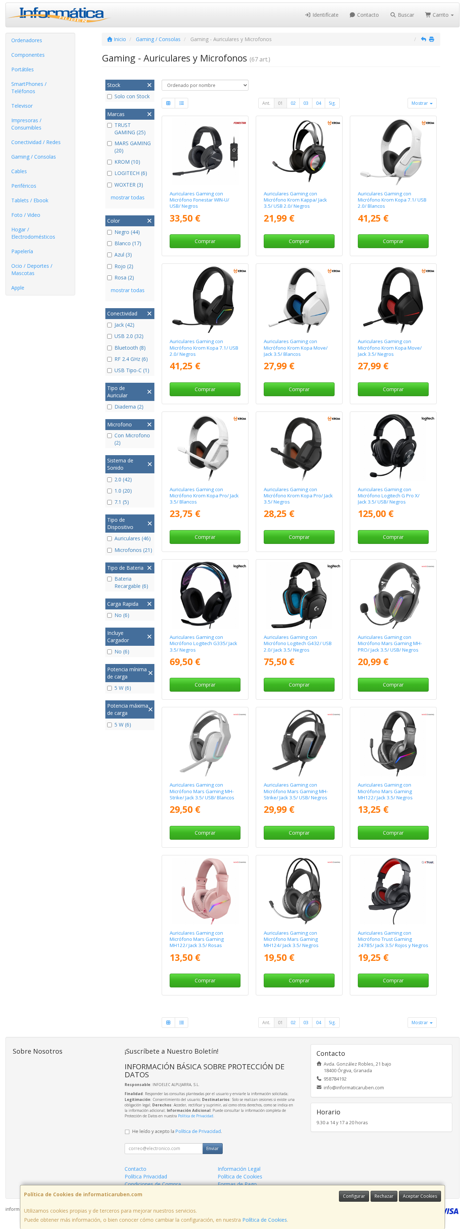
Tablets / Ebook (29, 200)
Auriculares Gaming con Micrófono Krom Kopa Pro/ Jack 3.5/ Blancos (204, 495)
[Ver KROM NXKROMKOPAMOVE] (393, 299)
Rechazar (384, 1196)
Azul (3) (123, 254)
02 (293, 103)
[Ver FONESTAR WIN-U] (205, 151)
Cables (19, 171)
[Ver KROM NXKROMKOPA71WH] (393, 151)
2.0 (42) (123, 479)
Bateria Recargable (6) (131, 582)
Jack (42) (124, 324)
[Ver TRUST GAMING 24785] (393, 891)
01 (280, 103)
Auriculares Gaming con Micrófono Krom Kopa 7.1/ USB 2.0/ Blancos (392, 200)
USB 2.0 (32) (128, 336)
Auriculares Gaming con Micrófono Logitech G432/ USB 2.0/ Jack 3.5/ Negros (298, 643)
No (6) (121, 615)
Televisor (22, 105)
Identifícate (325, 14)
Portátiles (22, 69)
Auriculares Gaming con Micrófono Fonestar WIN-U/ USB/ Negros (199, 200)
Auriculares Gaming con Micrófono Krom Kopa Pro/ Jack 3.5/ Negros (298, 495)
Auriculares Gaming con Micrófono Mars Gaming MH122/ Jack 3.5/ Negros (385, 791)
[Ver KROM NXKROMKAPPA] (299, 151)
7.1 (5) (121, 501)
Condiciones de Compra (153, 1184)
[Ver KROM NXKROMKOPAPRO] (299, 447)
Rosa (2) (124, 277)
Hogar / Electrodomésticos (33, 233)
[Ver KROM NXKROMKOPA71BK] (205, 299)
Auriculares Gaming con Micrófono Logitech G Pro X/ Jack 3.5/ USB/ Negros (389, 495)
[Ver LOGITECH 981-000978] (205, 595)
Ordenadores (26, 40)
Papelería (22, 251)
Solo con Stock (132, 96)
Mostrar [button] (420, 103)
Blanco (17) (127, 243)
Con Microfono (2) (132, 439)
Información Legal (239, 1168)
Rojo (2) (123, 266)
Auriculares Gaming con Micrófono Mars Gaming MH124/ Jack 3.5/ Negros (291, 939)
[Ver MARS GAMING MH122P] (205, 891)
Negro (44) (127, 231)
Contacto (367, 14)
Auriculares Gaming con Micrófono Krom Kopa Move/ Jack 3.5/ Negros (390, 347)
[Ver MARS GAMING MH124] (299, 891)
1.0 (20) (123, 490)
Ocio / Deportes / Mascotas (31, 269)
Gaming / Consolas (33, 156)
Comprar (205, 241)
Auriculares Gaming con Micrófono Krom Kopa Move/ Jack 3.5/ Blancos (296, 347)
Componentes (28, 54)
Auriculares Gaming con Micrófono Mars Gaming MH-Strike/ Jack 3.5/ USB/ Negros (296, 791)
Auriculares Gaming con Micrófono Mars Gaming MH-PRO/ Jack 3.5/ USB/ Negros (390, 643)
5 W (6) (122, 687)
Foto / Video (25, 214)
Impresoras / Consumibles (26, 124)
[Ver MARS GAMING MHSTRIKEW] (205, 742)
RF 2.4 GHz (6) (131, 358)
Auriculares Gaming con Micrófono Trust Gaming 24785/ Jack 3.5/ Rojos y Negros (393, 939)
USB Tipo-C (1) (131, 370)
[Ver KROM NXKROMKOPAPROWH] (205, 447)
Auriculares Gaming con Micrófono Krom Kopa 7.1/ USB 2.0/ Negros (204, 347)
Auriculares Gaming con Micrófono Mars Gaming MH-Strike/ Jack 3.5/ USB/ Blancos (202, 791)
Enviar (212, 1148)
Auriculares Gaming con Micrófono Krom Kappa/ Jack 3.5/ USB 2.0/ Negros (295, 200)
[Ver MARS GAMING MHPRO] (393, 595)
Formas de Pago (237, 1184)
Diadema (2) (128, 406)
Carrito (440, 14)
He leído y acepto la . (177, 1131)
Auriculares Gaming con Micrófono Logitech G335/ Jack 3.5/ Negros (203, 643)
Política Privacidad (146, 1176)
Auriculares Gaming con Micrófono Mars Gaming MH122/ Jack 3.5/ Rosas (197, 939)
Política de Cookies (264, 1219)
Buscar (405, 14)
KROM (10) (127, 161)
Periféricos (23, 185)
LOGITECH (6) (130, 173)
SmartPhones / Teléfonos (28, 87)
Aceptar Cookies (420, 1196)
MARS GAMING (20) (132, 147)
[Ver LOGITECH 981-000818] (393, 447)
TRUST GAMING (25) (130, 129)
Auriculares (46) (132, 538)
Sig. (332, 103)
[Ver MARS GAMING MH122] (393, 742)
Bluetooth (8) (130, 347)
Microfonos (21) (133, 549)
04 (318, 103)
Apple (17, 287)
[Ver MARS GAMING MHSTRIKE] (299, 742)
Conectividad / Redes (36, 142)
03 (305, 103)
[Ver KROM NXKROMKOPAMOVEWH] (299, 299)
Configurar (354, 1196)
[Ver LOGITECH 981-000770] (299, 595)
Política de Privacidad (195, 1115)
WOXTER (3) (128, 184)
